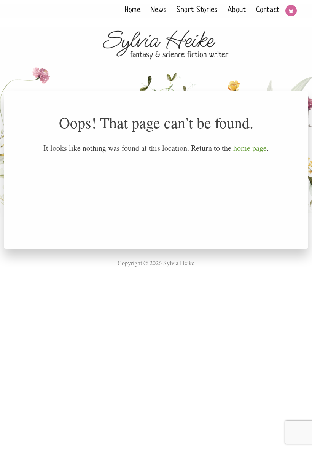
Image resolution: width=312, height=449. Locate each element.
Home (133, 10)
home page (250, 148)
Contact (268, 10)
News (159, 10)
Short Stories (197, 10)
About (237, 10)
